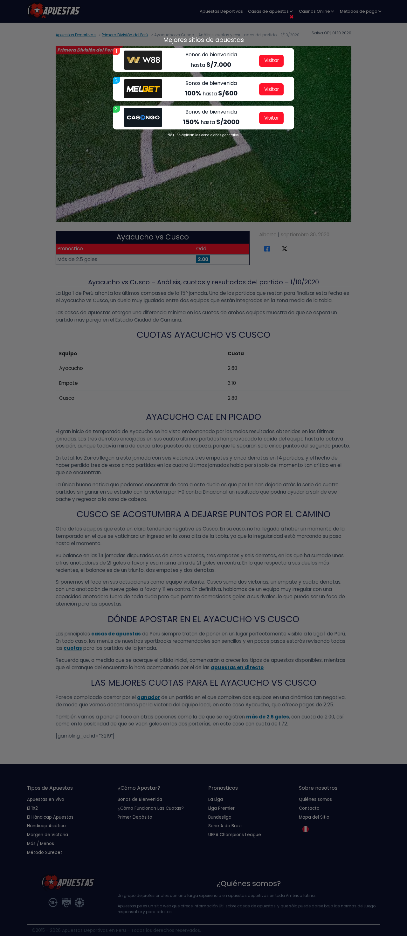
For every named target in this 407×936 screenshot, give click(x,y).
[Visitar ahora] (143, 60)
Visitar (271, 60)
